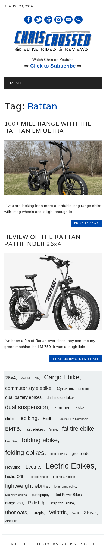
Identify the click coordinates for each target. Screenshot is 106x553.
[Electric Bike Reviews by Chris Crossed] (53, 51)
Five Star (11, 441)
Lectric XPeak (39, 476)
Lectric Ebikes (70, 465)
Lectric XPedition (64, 476)
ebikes (10, 419)
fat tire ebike (78, 428)
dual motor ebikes (61, 398)
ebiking (29, 418)
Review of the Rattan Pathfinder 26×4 (42, 240)
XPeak (90, 512)
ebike (80, 408)
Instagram (58, 20)
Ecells (48, 419)
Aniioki (25, 378)
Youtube (48, 20)
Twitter (38, 20)
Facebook (28, 20)
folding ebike (40, 440)
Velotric (58, 512)
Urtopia (38, 513)
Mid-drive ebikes (16, 494)
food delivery (58, 453)
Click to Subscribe (53, 66)
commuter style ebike (28, 388)
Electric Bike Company (73, 418)
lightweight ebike (27, 485)
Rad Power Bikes (68, 495)
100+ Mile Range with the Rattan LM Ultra (48, 127)
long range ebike (65, 486)
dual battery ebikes (23, 397)
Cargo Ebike (61, 377)
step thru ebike (62, 503)
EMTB (12, 429)
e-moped (62, 407)
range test (14, 503)
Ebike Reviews (86, 223)
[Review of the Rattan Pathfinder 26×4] (53, 329)
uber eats (16, 512)
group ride (80, 453)
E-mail (69, 20)
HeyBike (12, 467)
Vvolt (75, 513)
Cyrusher (65, 388)
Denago (83, 388)
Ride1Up (36, 502)
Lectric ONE (14, 477)
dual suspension (26, 407)
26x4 (10, 378)
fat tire (53, 429)
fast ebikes (34, 429)
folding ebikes (24, 452)
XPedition (11, 520)
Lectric (33, 467)
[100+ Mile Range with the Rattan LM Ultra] (53, 194)
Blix (37, 378)
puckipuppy (40, 495)
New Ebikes (89, 358)
